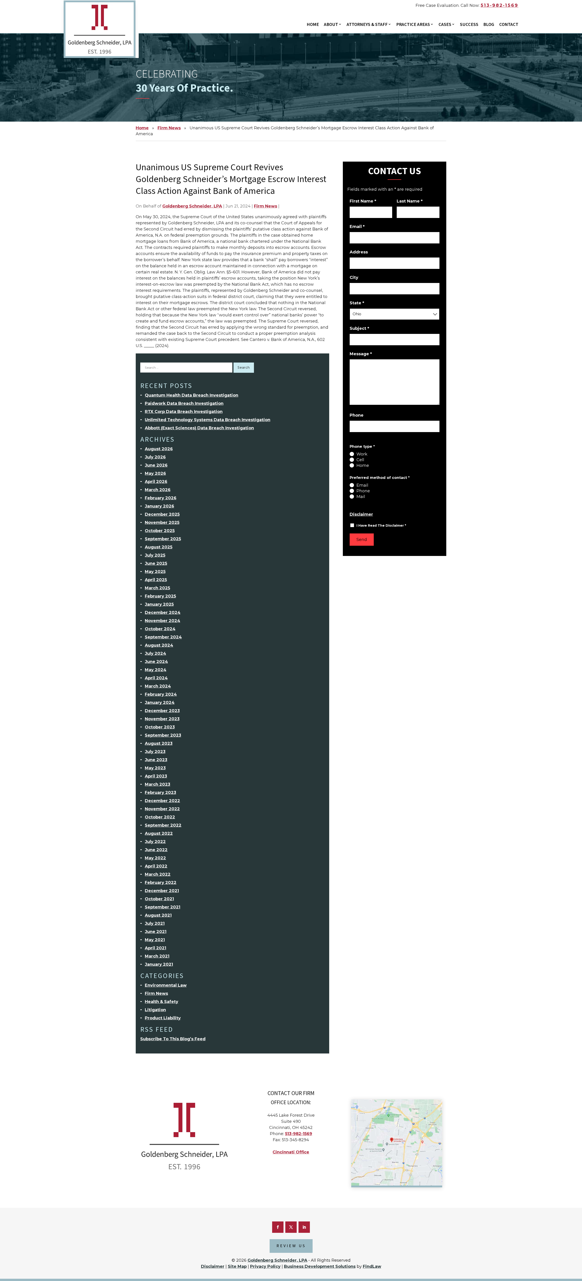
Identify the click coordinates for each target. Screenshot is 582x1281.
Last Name (410, 201)
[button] (576, 1252)
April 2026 (156, 481)
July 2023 (155, 751)
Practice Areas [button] (413, 25)
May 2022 (155, 858)
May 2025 (155, 571)
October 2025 (160, 530)
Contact (508, 25)
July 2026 (155, 457)
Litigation (155, 1009)
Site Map (237, 1266)
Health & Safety (161, 1001)
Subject (359, 328)
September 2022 (163, 825)
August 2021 (158, 915)
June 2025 (156, 563)
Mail (360, 496)
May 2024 (155, 669)
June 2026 (156, 465)
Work (361, 454)
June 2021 (155, 931)
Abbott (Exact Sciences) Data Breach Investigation (199, 427)
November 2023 (162, 718)
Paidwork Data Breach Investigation (184, 403)
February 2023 (160, 792)
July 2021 (155, 923)
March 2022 (158, 874)
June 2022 (156, 849)
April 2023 (156, 776)
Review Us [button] (291, 1245)
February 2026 (160, 497)
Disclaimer (361, 514)
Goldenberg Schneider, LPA (192, 206)
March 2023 (157, 784)
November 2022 (162, 808)
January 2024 (160, 702)
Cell (360, 460)
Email (357, 226)
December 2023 (162, 710)
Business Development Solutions (320, 1266)
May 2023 (155, 768)
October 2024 (160, 628)
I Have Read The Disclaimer (381, 525)
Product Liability (163, 1018)
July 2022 (155, 841)
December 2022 (162, 800)
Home (313, 25)
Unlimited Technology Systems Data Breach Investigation (207, 419)
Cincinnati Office (291, 1152)
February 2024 (161, 694)
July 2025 (155, 555)
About (331, 25)
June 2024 (156, 661)
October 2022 (160, 817)
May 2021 (155, 939)
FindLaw (372, 1266)
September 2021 (162, 907)
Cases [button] (445, 25)
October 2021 (159, 898)
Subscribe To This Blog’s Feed (173, 1038)
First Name (363, 201)
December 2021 (162, 890)
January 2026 (159, 506)
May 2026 (155, 473)
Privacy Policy (265, 1266)
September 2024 (163, 637)
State (357, 302)
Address (359, 252)
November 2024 (162, 620)
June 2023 (156, 759)
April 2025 (156, 579)
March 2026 (158, 489)
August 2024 (159, 645)
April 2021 (155, 948)
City (354, 277)
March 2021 (157, 956)
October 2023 (160, 727)
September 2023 (163, 735)
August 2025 (158, 547)
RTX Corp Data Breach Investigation (184, 411)
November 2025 (162, 522)
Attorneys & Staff (367, 25)
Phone (357, 415)
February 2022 (160, 882)
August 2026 (159, 448)
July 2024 (155, 653)
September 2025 (163, 538)
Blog (488, 25)
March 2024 (158, 686)
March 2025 (157, 587)
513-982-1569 (499, 5)
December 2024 (163, 612)
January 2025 (159, 604)
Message (361, 353)
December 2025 (162, 514)
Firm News (265, 206)
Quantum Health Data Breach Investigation (191, 395)
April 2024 (156, 678)
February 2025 (160, 596)
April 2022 (156, 866)
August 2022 (159, 833)
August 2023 (159, 743)
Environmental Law (166, 985)
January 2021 (159, 964)
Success (469, 25)
